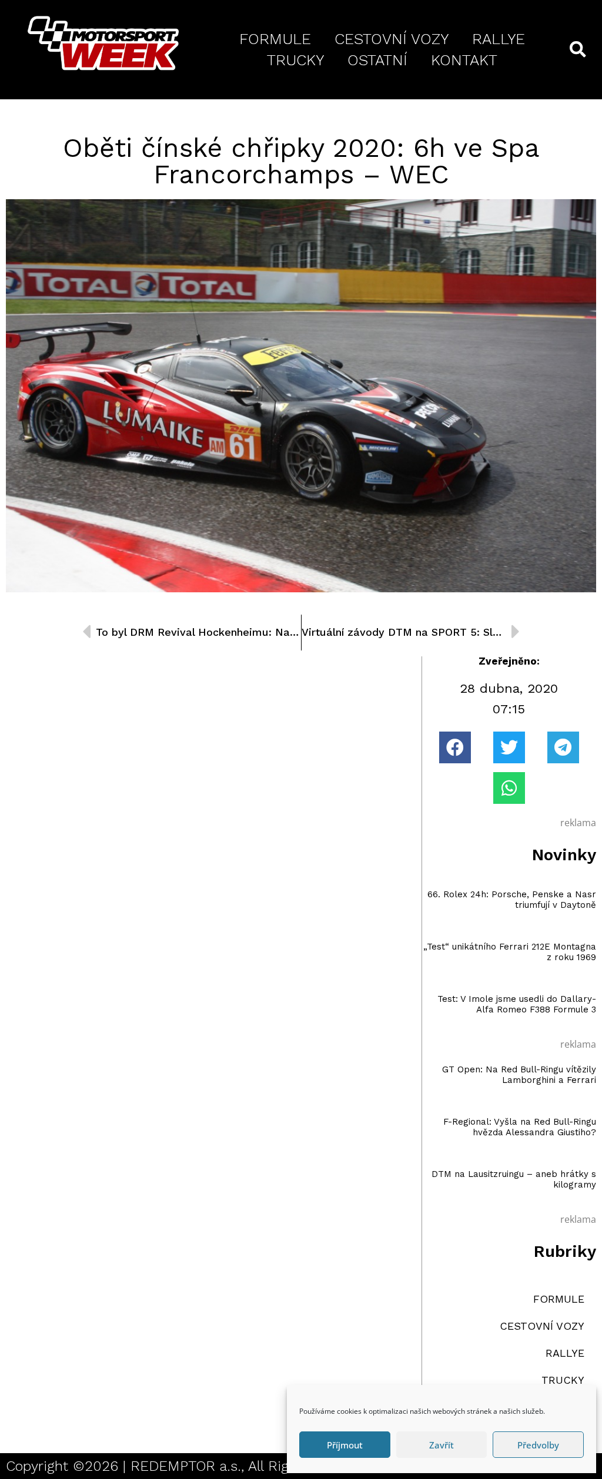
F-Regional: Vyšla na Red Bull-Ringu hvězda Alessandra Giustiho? (519, 1127)
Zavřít (441, 1445)
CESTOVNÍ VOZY (392, 39)
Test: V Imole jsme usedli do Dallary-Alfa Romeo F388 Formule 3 (516, 1004)
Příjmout (345, 1445)
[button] (455, 747)
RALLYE (498, 39)
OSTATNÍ (377, 60)
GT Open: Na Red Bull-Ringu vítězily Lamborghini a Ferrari (519, 1074)
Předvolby (538, 1445)
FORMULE (275, 39)
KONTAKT (464, 60)
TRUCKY (295, 60)
